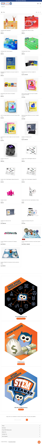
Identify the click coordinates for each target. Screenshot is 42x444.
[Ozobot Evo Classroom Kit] (10, 214)
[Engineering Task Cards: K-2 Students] (10, 87)
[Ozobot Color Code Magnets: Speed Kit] (31, 172)
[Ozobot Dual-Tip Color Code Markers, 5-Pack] (31, 193)
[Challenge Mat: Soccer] (31, 44)
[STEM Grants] (21, 341)
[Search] (40, 7)
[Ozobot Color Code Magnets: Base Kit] (31, 152)
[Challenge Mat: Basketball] (10, 24)
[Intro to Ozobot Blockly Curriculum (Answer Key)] (10, 108)
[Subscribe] (27, 420)
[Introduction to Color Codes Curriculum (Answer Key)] (10, 131)
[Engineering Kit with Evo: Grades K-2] (31, 65)
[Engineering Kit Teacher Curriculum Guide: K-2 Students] (10, 66)
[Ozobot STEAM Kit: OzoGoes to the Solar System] (31, 235)
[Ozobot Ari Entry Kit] (10, 152)
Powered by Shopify (11, 441)
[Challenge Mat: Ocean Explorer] (10, 44)
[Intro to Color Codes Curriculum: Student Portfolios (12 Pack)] (31, 87)
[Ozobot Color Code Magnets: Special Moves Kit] (10, 172)
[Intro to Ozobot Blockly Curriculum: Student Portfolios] (31, 109)
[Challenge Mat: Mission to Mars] (31, 24)
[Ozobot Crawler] (10, 193)
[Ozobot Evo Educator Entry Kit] (31, 214)
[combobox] (21, 7)
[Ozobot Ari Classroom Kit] (31, 130)
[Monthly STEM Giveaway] (21, 387)
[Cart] (38, 3)
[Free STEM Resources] (21, 296)
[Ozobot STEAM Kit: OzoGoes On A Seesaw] (10, 235)
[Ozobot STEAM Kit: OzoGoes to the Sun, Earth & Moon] (10, 256)
